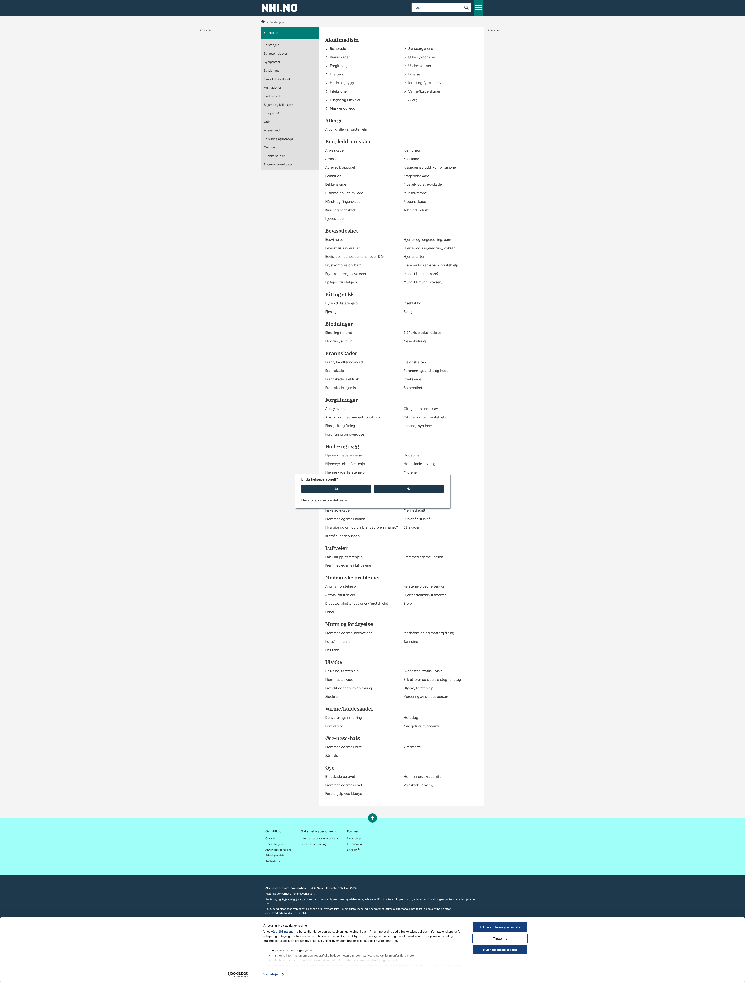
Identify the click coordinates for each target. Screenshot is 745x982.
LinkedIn (352, 849)
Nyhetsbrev (354, 838)
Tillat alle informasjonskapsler (500, 927)
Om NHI (270, 838)
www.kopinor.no (399, 899)
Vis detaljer (271, 974)
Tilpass (498, 938)
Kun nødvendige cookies (500, 949)
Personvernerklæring (313, 844)
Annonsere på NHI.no (278, 849)
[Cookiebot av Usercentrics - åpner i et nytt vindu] (238, 974)
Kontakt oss (272, 861)
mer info (279, 965)
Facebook (353, 844)
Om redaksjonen (275, 844)
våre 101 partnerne (284, 931)
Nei (408, 488)
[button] (478, 8)
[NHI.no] (263, 22)
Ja (336, 488)
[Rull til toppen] (372, 818)
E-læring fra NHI (275, 855)
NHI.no (273, 33)
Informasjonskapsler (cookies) (319, 838)
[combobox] (433, 8)
